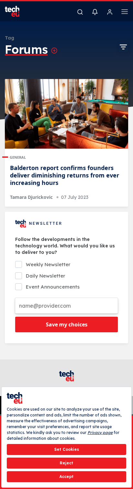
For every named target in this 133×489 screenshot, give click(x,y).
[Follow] (54, 50)
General (18, 157)
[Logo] (16, 11)
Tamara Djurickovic (31, 197)
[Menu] (124, 12)
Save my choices (66, 324)
